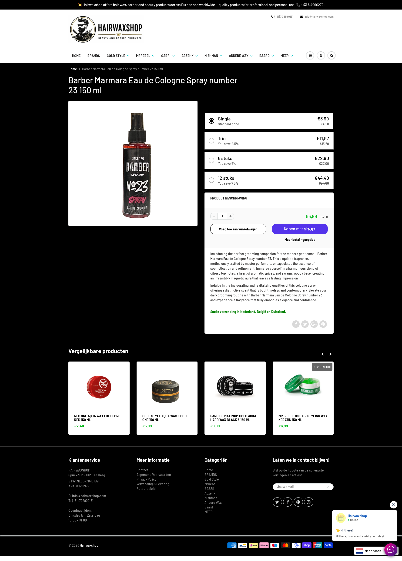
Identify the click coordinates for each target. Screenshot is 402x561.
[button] (269, 121)
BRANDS (93, 56)
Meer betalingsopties (300, 240)
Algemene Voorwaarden (154, 475)
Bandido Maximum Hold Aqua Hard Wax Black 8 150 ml (170, 418)
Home (76, 56)
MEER (285, 56)
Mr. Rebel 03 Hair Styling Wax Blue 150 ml (307, 418)
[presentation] (322, 354)
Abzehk (187, 56)
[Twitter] (277, 502)
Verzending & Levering (153, 484)
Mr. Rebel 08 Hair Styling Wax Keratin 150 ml (239, 418)
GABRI (166, 56)
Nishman (211, 56)
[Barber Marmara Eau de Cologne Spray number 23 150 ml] (133, 162)
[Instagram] (308, 502)
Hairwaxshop (89, 545)
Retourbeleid (146, 489)
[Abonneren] (327, 487)
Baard (264, 56)
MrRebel (143, 56)
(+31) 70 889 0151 (284, 16)
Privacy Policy (146, 479)
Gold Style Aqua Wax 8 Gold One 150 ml (102, 418)
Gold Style (116, 56)
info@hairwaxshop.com (319, 16)
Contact (142, 470)
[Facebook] (287, 502)
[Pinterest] (298, 502)
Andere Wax (238, 56)
